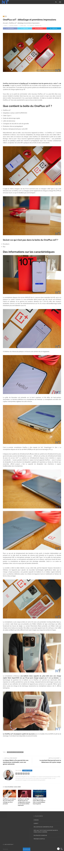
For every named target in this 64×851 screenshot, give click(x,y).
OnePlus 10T (38, 25)
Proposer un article (39, 838)
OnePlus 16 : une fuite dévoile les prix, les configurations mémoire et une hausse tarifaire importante (24, 802)
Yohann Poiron (13, 25)
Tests (5, 16)
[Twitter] (21, 774)
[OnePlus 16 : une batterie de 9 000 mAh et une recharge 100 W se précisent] (9, 793)
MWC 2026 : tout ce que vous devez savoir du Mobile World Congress (46, 831)
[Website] (16, 774)
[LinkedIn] (29, 774)
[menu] (60, 2)
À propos (36, 820)
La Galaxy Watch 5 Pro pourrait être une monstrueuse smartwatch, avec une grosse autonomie (15, 762)
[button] (60, 848)
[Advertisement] (32, 8)
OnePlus (32, 25)
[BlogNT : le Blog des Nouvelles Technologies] (5, 2)
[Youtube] (26, 774)
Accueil (5, 23)
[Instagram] (24, 774)
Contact (36, 823)
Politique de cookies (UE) (40, 835)
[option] (9, 797)
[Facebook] (19, 774)
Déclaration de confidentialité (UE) (43, 826)
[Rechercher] (56, 2)
